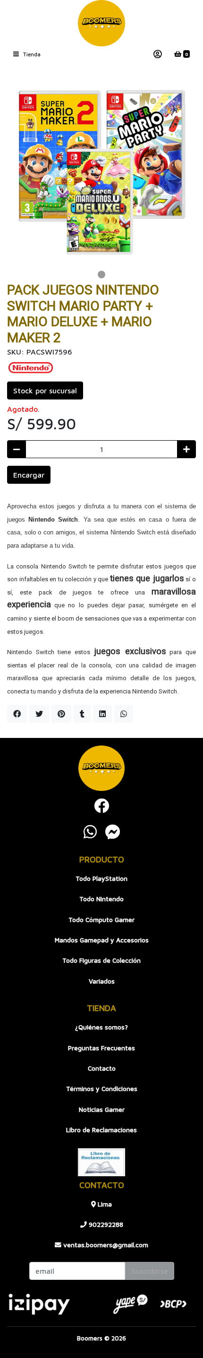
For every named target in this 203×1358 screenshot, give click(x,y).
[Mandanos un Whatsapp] (90, 831)
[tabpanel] (101, 172)
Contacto (102, 1068)
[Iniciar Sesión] (157, 54)
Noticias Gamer (102, 1109)
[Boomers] (101, 23)
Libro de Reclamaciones (101, 1130)
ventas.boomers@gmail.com (104, 1245)
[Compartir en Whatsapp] (123, 714)
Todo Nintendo (101, 899)
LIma (104, 1204)
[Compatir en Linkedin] (102, 714)
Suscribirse (149, 1271)
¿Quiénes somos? (101, 1027)
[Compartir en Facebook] (17, 714)
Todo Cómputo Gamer (101, 919)
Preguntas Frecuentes (101, 1048)
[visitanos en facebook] (101, 805)
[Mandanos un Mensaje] (112, 831)
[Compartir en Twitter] (39, 714)
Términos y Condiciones (101, 1088)
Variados (102, 981)
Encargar (28, 474)
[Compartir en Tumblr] (82, 714)
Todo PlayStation (101, 878)
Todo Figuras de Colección (101, 960)
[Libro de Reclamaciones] (101, 1161)
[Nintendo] (30, 366)
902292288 (105, 1224)
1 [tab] (101, 274)
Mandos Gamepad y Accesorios (102, 940)
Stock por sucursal (45, 390)
